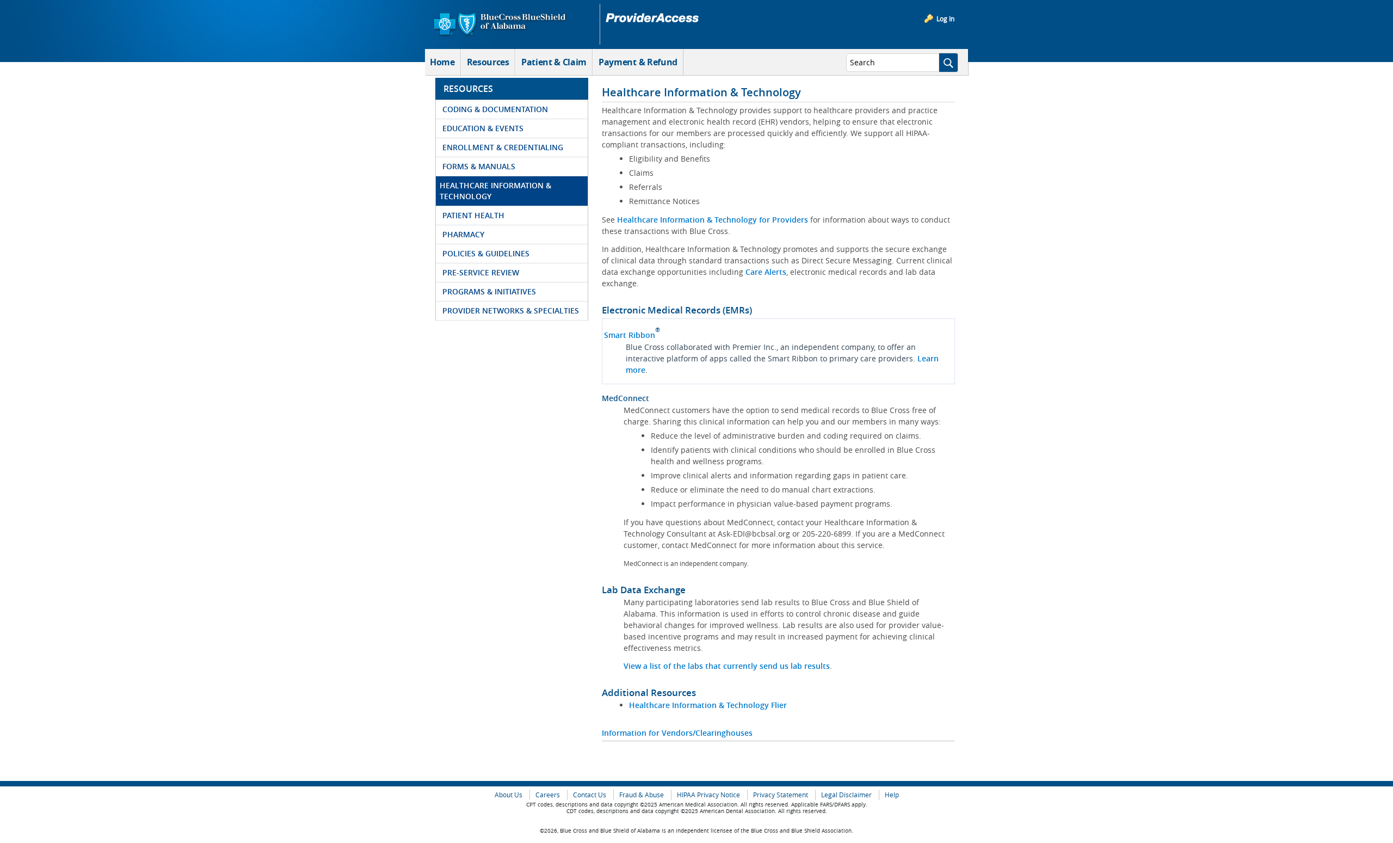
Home (442, 62)
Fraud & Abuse (641, 795)
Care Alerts (765, 272)
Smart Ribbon (629, 335)
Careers (547, 795)
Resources (488, 62)
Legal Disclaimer (846, 795)
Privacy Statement (780, 795)
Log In (945, 18)
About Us (508, 795)
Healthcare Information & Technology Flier (708, 705)
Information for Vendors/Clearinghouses (677, 733)
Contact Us (589, 795)
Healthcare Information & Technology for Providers (712, 219)
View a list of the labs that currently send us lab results (727, 666)
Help (892, 795)
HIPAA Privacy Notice (708, 795)
